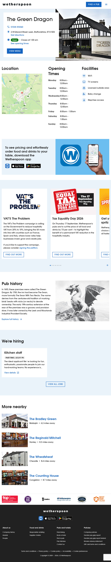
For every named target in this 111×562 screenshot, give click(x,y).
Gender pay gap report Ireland (95, 538)
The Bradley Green (42, 419)
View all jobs (55, 384)
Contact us (60, 544)
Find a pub (93, 4)
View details (12, 372)
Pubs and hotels (64, 528)
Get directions (17, 35)
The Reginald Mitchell (45, 438)
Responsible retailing (37, 532)
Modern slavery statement (93, 541)
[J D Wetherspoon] (17, 4)
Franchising (61, 532)
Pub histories (61, 541)
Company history (9, 532)
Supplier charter (35, 535)
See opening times (20, 43)
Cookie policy (55, 551)
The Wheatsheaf (41, 457)
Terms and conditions (28, 551)
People (5, 538)
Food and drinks (37, 528)
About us (6, 528)
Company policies (90, 532)
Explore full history (10, 319)
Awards (5, 535)
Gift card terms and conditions (94, 544)
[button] (74, 57)
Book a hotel (61, 535)
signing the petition (28, 248)
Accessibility (67, 551)
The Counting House (44, 476)
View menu (15, 51)
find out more (15, 255)
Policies (87, 528)
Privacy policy (43, 551)
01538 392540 (17, 27)
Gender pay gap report (92, 535)
